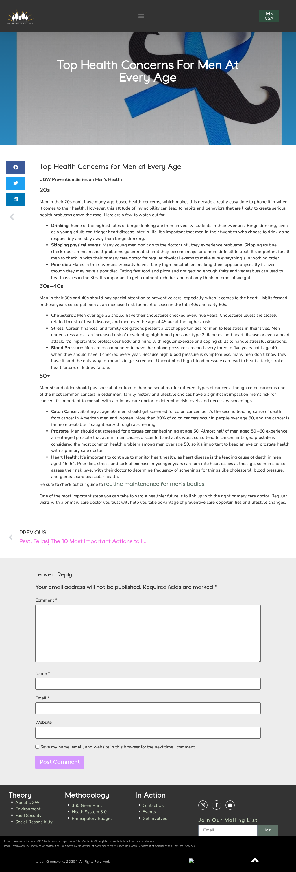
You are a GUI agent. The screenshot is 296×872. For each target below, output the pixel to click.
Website (43, 722)
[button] (141, 16)
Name (42, 673)
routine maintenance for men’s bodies (154, 484)
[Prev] (11, 216)
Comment (46, 600)
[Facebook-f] (216, 805)
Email (42, 698)
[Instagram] (203, 805)
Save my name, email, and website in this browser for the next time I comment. (118, 747)
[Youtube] (230, 805)
